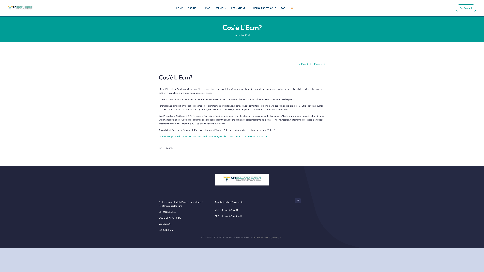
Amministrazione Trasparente (229, 202)
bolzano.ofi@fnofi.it (229, 210)
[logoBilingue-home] (20, 7)
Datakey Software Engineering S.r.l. (268, 237)
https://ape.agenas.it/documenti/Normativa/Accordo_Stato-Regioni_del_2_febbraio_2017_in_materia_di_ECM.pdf (213, 136)
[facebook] (298, 200)
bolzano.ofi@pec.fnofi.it (231, 216)
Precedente (306, 64)
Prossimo (318, 64)
